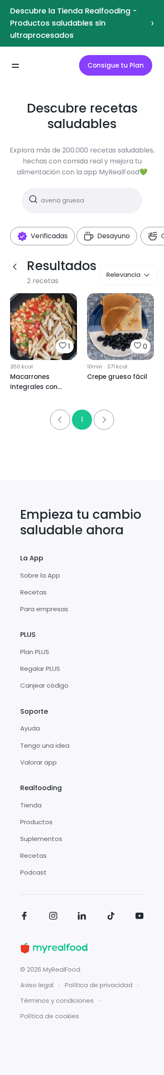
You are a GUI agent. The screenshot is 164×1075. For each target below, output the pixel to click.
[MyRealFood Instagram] (53, 917)
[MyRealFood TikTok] (111, 917)
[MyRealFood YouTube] (139, 917)
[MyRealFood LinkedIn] (82, 917)
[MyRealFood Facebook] (24, 917)
